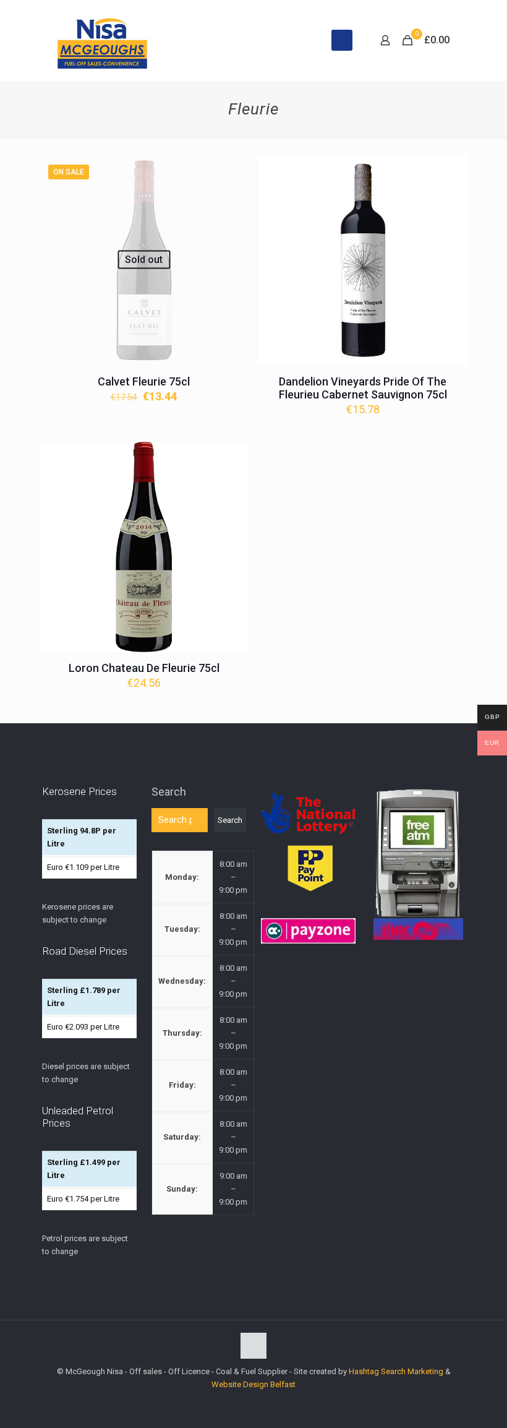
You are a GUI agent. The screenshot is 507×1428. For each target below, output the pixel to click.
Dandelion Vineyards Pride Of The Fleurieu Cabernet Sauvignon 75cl (363, 388)
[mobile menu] (341, 40)
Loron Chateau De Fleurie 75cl (144, 667)
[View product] (232, 172)
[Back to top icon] (253, 1346)
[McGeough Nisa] (102, 40)
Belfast (283, 1384)
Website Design (239, 1384)
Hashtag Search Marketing (396, 1371)
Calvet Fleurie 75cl (144, 381)
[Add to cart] (451, 172)
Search (168, 791)
